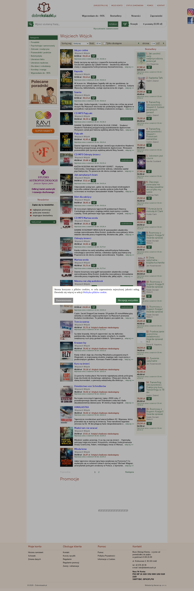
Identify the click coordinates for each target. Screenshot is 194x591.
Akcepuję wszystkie (128, 300)
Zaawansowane (63, 300)
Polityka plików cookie (95, 292)
